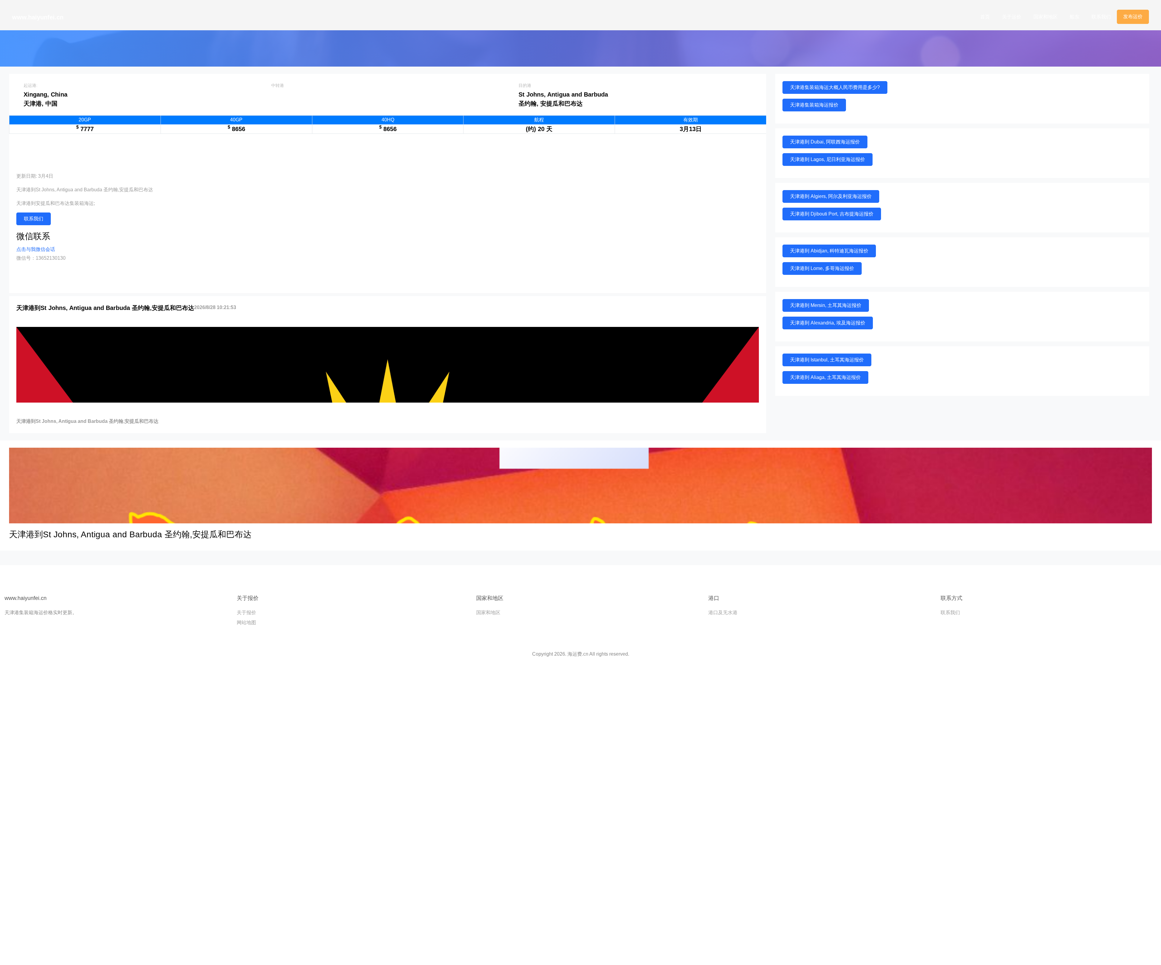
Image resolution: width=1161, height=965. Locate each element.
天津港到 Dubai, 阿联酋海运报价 (825, 141)
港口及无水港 (722, 612)
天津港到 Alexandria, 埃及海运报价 (827, 322)
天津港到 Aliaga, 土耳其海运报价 (825, 377)
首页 (985, 16)
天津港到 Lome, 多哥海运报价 (822, 268)
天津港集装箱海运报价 (814, 104)
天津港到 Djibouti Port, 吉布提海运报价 (831, 213)
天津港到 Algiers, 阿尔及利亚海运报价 (831, 196)
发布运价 (1133, 16)
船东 (1074, 16)
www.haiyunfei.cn (37, 17)
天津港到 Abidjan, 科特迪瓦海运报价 (829, 250)
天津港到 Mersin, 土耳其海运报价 (825, 305)
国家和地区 (1045, 16)
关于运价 (1011, 16)
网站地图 (246, 622)
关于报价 (246, 612)
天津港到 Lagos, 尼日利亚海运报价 (827, 159)
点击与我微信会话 (35, 249)
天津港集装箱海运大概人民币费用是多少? (835, 87)
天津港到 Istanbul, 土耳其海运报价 (827, 359)
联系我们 (1101, 16)
